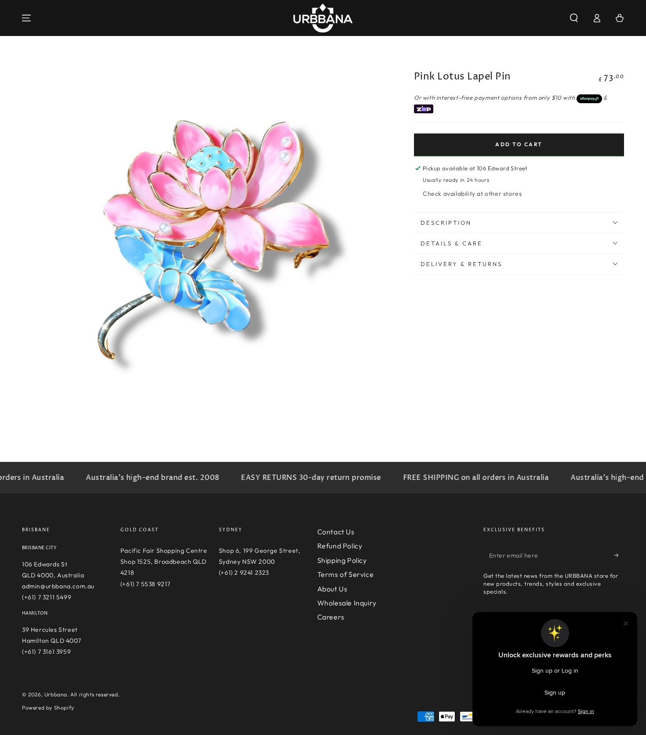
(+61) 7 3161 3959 (46, 652)
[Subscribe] (619, 555)
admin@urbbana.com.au (58, 586)
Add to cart (518, 144)
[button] (574, 18)
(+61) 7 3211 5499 (46, 597)
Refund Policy (340, 545)
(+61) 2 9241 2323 (244, 572)
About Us (332, 588)
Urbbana (55, 694)
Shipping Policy (342, 560)
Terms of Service (345, 574)
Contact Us (336, 531)
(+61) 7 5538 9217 (145, 584)
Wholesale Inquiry (347, 602)
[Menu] (26, 18)
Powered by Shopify (48, 707)
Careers (331, 616)
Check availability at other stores (472, 194)
